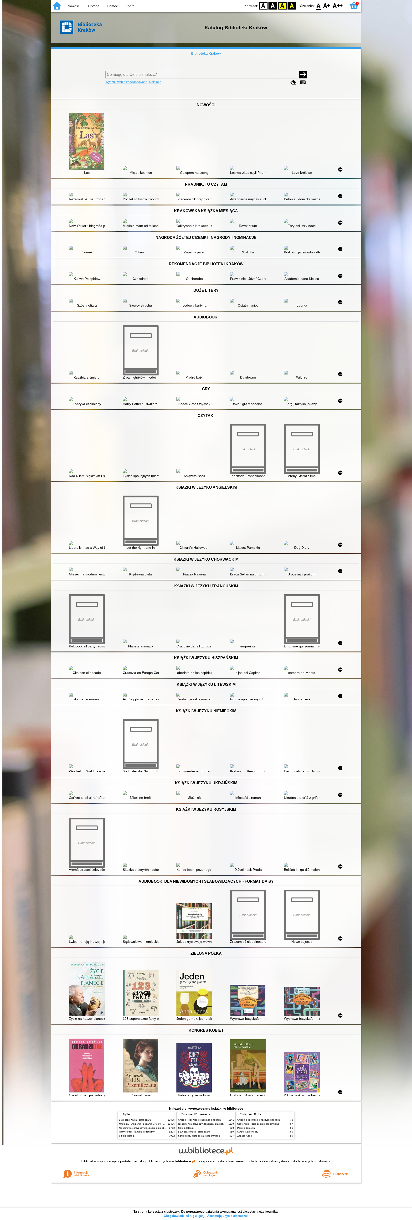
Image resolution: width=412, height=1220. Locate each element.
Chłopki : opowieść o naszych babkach (199, 1119)
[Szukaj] (303, 74)
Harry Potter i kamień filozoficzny (136, 1131)
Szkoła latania (126, 1135)
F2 (337, 5)
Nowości (74, 6)
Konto (130, 6)
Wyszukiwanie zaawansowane (126, 82)
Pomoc (112, 6)
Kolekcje (155, 82)
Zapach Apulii (244, 1135)
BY (291, 5)
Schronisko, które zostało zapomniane (199, 1135)
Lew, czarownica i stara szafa (135, 1119)
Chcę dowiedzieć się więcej (184, 1216)
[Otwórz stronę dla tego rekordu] (88, 142)
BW (273, 5)
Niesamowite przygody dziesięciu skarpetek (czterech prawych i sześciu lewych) (162, 1128)
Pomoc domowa (246, 1128)
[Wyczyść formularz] (293, 82)
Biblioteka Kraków (206, 53)
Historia (93, 6)
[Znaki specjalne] (303, 82)
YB (282, 5)
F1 (326, 5)
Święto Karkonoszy (247, 1131)
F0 (318, 5)
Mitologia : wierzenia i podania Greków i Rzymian (145, 1124)
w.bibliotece (183, 1161)
